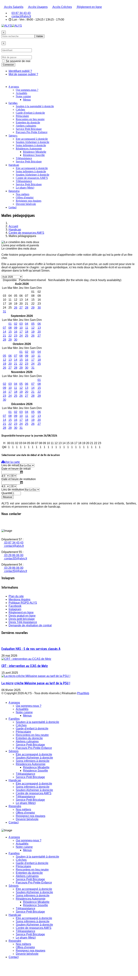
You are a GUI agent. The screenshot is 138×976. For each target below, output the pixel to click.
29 (32, 307)
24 (21, 335)
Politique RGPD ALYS (23, 602)
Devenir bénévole (26, 203)
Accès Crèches (62, 6)
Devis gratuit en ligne (22, 615)
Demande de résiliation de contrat (30, 625)
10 (21, 327)
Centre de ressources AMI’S (32, 177)
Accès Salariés (13, 6)
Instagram (15, 609)
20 (39, 331)
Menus (27, 99)
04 (26, 323)
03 (21, 323)
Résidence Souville (34, 155)
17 (21, 331)
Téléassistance (24, 158)
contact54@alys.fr (15, 571)
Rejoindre (14, 191)
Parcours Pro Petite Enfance (31, 132)
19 (32, 331)
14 (4, 331)
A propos (14, 86)
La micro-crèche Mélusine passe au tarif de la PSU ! (35, 683)
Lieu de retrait (10, 465)
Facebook (15, 605)
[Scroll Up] (2, 972)
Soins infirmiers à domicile (31, 145)
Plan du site (16, 596)
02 (15, 323)
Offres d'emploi (24, 197)
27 (21, 307)
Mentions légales (19, 599)
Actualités (21, 93)
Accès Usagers (38, 6)
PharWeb (83, 693)
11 (26, 327)
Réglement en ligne (89, 6)
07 (4, 327)
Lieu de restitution (12, 489)
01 (10, 323)
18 (26, 331)
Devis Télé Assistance (23, 622)
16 (15, 331)
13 (39, 327)
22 (10, 335)
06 (39, 323)
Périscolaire (22, 116)
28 (26, 307)
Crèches (20, 109)
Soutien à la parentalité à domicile (35, 106)
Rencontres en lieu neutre (30, 119)
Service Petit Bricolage (29, 128)
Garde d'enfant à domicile (30, 112)
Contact (13, 207)
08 (10, 327)
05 (32, 323)
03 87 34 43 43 (21, 13)
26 (15, 307)
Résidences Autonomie (29, 148)
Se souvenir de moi (18, 61)
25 (26, 335)
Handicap (14, 165)
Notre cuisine (23, 96)
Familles (13, 103)
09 (15, 327)
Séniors (13, 135)
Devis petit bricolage (22, 618)
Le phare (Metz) (25, 187)
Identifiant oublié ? (20, 71)
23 (15, 335)
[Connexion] (2, 39)
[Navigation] (2, 80)
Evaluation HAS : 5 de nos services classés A (30, 649)
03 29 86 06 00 (13, 555)
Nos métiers (22, 194)
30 (39, 307)
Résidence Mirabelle (34, 151)
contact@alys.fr (21, 16)
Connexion (8, 64)
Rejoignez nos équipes (28, 200)
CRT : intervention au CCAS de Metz (24, 666)
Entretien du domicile (28, 122)
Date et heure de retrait (16, 468)
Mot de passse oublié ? (23, 74)
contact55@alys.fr (15, 558)
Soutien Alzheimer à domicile (32, 142)
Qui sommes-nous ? (27, 89)
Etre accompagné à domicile (32, 138)
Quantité (6, 493)
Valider (39, 36)
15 (10, 331)
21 (4, 335)
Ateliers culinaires (26, 125)
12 (32, 327)
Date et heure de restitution (18, 479)
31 (4, 311)
